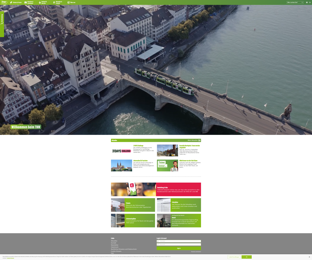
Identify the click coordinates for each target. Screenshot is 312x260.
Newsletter (114, 245)
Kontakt (113, 243)
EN (310, 2)
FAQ (112, 253)
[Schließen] (309, 257)
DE (307, 2)
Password (158, 244)
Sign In (179, 248)
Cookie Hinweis (116, 251)
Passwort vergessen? (196, 251)
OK (246, 257)
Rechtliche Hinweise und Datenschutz (124, 249)
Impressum (114, 247)
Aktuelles (114, 241)
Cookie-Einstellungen (234, 257)
